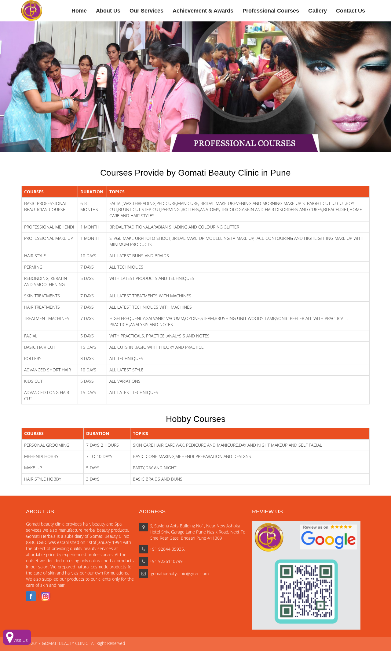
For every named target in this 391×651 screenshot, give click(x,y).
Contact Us (350, 11)
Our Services (146, 11)
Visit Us (20, 640)
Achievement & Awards (203, 11)
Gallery (317, 11)
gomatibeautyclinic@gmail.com (179, 573)
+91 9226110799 (166, 561)
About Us (108, 11)
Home (79, 11)
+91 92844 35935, (167, 549)
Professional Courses (271, 11)
